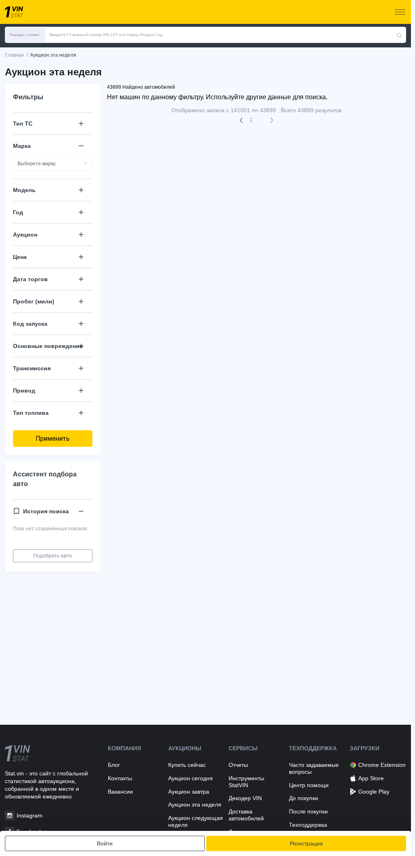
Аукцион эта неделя (194, 804)
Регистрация (306, 843)
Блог (114, 765)
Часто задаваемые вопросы (314, 768)
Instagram (30, 815)
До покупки (303, 798)
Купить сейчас (187, 765)
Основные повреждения (48, 346)
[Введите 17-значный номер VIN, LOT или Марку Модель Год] (399, 35)
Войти (105, 843)
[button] (25, 35)
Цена (20, 257)
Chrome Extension (382, 765)
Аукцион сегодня (190, 778)
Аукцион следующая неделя (195, 821)
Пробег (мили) (33, 301)
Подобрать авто (52, 556)
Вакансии (120, 791)
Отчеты (238, 765)
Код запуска (30, 323)
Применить (53, 438)
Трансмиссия (32, 368)
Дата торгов (30, 279)
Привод (24, 390)
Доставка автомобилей (246, 815)
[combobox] (52, 164)
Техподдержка (308, 825)
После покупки (308, 811)
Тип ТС (22, 123)
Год (18, 212)
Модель (24, 190)
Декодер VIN (245, 798)
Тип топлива (31, 413)
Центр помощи (309, 785)
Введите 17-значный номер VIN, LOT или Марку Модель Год (106, 34)
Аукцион (25, 234)
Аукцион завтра (188, 791)
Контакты (120, 778)
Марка (22, 146)
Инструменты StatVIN (246, 781)
